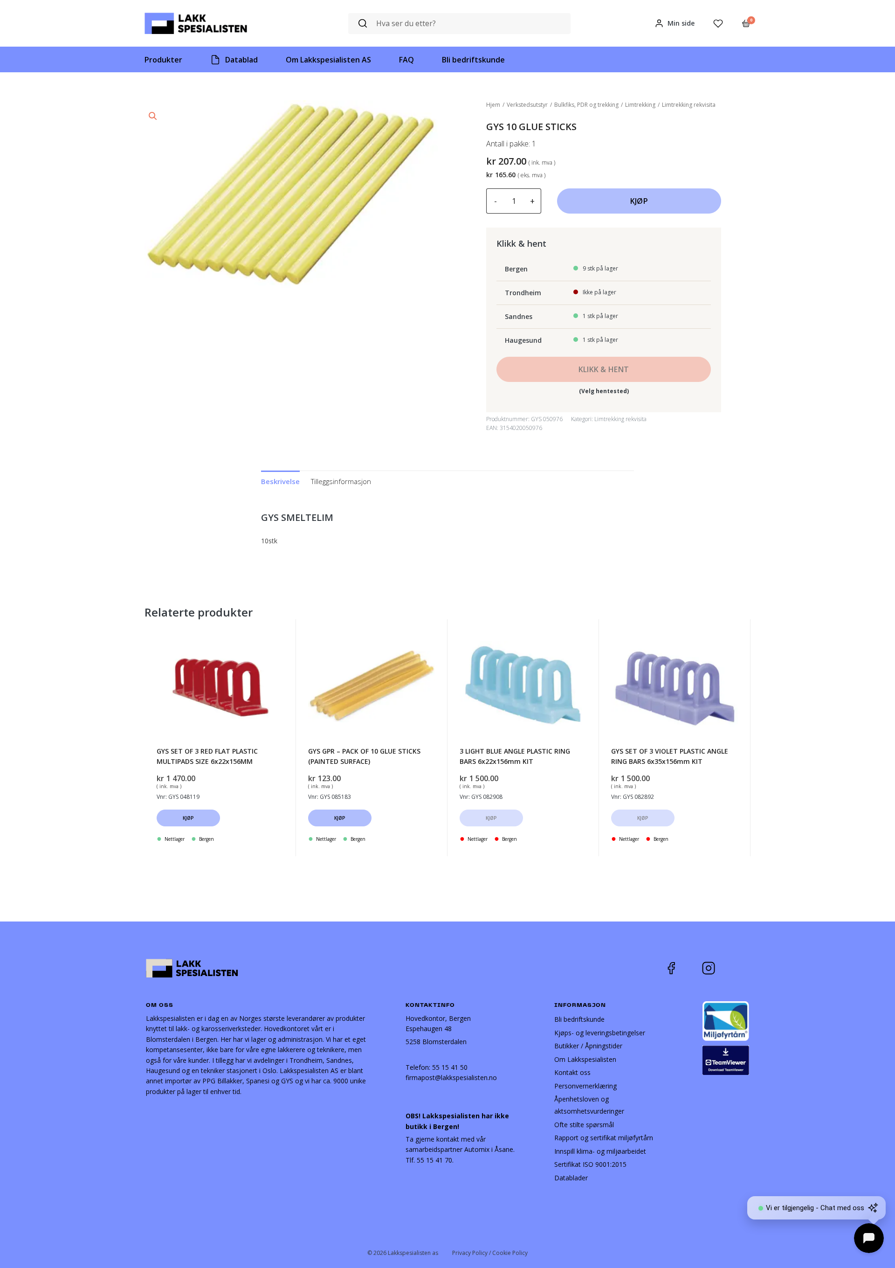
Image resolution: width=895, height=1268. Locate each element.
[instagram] (716, 968)
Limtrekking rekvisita (689, 105)
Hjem (493, 105)
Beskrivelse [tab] (280, 481)
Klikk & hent (603, 369)
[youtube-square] (739, 968)
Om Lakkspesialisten (585, 1059)
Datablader (571, 1177)
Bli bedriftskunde (579, 1019)
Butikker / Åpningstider (588, 1045)
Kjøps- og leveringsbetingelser (599, 1032)
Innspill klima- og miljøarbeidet (600, 1151)
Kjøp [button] (188, 818)
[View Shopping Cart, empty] (746, 23)
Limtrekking (640, 105)
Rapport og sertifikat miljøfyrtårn (603, 1137)
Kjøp (639, 201)
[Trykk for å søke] (363, 23)
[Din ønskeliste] (718, 23)
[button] (153, 116)
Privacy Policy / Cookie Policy (490, 1253)
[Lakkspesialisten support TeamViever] (725, 1059)
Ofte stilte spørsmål (584, 1124)
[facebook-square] (683, 968)
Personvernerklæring (585, 1085)
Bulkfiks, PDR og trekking (586, 105)
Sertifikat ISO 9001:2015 (590, 1164)
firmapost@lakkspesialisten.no (451, 1077)
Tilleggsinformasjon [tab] (341, 481)
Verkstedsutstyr (527, 105)
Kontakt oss (572, 1072)
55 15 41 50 (450, 1067)
